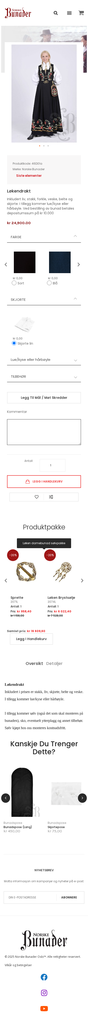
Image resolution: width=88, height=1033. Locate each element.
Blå (55, 283)
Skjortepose (56, 827)
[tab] (44, 237)
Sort (21, 283)
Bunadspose (13, 823)
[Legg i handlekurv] (15, 800)
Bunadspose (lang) (18, 827)
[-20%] (26, 593)
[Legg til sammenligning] (29, 807)
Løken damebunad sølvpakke (44, 543)
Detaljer (54, 663)
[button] (40, 146)
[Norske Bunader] (18, 13)
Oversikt (34, 663)
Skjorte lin (25, 343)
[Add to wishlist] (37, 497)
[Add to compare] (51, 497)
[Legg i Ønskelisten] (15, 807)
